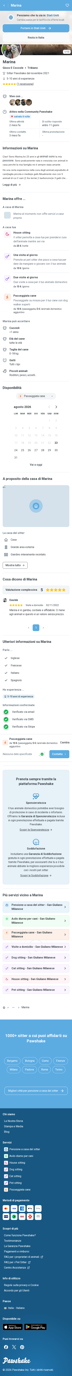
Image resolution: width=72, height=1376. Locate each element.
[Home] (4, 1007)
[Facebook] (6, 1347)
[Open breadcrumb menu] (13, 1007)
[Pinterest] (22, 1347)
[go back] (4, 5)
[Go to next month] (56, 407)
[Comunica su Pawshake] (42, 754)
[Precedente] (28, 627)
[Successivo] (43, 627)
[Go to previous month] (49, 407)
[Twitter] (14, 1347)
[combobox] (36, 396)
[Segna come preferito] (67, 5)
